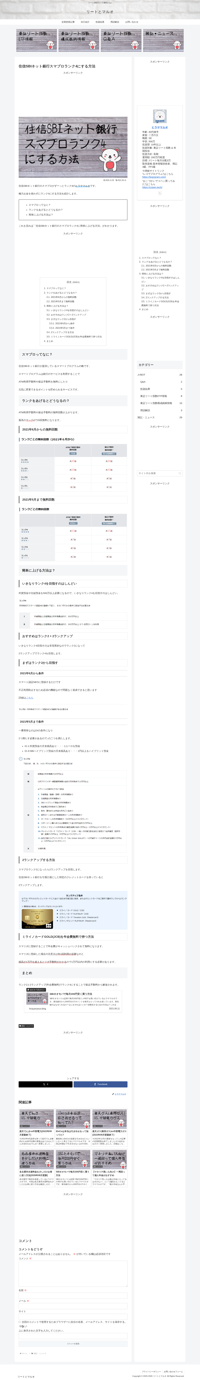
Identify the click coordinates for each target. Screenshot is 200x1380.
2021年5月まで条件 (65, 328)
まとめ (50, 341)
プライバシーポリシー (151, 1371)
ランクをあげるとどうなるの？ (62, 292)
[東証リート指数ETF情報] (36, 40)
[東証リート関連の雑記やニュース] (163, 40)
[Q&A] (121, 40)
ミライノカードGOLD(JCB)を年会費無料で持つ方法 (76, 336)
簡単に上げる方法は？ (57, 306)
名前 (23, 1290)
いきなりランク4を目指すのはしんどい (70, 310)
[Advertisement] (73, 94)
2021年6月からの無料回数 (64, 297)
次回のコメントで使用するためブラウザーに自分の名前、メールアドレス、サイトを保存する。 (74, 1322)
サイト (22, 1311)
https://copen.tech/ (152, 187)
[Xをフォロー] (160, 193)
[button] (180, 473)
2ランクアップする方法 (62, 332)
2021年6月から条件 (65, 323)
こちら (29, 697)
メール (24, 1301)
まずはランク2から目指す (63, 319)
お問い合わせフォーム (173, 1371)
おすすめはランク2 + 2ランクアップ (68, 314)
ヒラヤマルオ (160, 127)
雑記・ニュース (27, 1026)
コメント (25, 1258)
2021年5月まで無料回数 (62, 301)
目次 (69, 282)
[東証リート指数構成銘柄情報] (79, 40)
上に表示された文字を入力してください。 (42, 1330)
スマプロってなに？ (56, 288)
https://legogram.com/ (154, 177)
